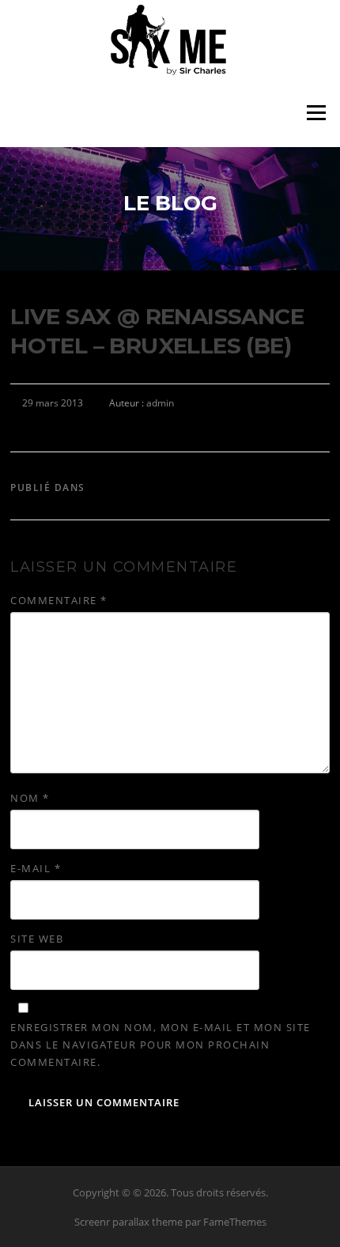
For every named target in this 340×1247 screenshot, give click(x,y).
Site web (36, 938)
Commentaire (59, 600)
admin (160, 403)
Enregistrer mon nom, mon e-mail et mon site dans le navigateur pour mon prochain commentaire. (160, 1044)
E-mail (35, 868)
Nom (30, 798)
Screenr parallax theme (128, 1222)
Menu (316, 113)
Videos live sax (136, 487)
